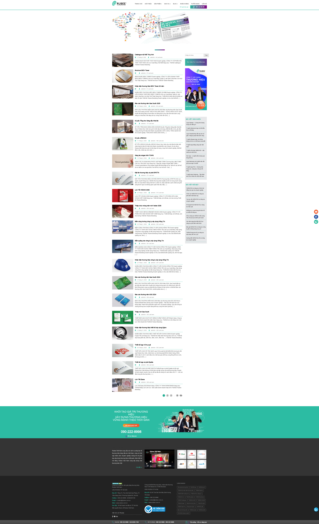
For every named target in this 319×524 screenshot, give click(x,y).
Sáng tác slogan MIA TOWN (144, 155)
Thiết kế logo (193, 487)
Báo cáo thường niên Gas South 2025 (147, 103)
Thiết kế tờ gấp (201, 503)
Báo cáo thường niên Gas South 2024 (147, 277)
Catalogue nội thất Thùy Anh (144, 54)
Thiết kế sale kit (181, 506)
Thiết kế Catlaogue (182, 500)
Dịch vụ (167, 3)
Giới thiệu (148, 3)
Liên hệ (204, 3)
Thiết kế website (190, 497)
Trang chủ (138, 3)
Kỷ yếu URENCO (140, 138)
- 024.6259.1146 (134, 522)
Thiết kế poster (181, 503)
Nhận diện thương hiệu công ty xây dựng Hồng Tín (152, 260)
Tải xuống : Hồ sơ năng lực (198, 522)
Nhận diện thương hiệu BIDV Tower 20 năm (149, 86)
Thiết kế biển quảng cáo (183, 493)
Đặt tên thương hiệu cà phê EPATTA (147, 173)
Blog (175, 3)
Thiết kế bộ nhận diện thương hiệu (185, 490)
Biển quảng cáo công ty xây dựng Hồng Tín (149, 241)
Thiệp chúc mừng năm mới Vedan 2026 (148, 206)
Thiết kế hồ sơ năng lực (196, 493)
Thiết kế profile (202, 510)
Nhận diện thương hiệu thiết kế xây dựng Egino (150, 327)
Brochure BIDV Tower (142, 70)
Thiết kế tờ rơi (181, 497)
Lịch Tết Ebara (140, 379)
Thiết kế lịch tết (192, 500)
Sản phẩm (157, 3)
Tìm (206, 55)
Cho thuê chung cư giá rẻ (183, 513)
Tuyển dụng (195, 3)
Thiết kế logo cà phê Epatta (144, 362)
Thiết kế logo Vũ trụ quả (143, 345)
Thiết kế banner (199, 490)
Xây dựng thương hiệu (183, 487)
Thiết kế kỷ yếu (200, 506)
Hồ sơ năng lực (132, 436)
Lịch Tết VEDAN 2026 (142, 190)
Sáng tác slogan (190, 506)
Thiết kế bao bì (201, 487)
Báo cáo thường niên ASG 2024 (145, 294)
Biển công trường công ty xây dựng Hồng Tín (150, 221)
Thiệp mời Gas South (142, 312)
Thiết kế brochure (200, 497)
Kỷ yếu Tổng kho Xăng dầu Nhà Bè (146, 121)
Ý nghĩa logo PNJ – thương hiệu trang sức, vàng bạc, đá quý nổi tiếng (194, 168)
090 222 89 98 (200, 7)
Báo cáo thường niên (182, 510)
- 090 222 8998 (169, 522)
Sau (181, 395)
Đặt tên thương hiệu (191, 503)
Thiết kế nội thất (201, 500)
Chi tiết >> (139, 467)
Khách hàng (184, 3)
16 (177, 395)
